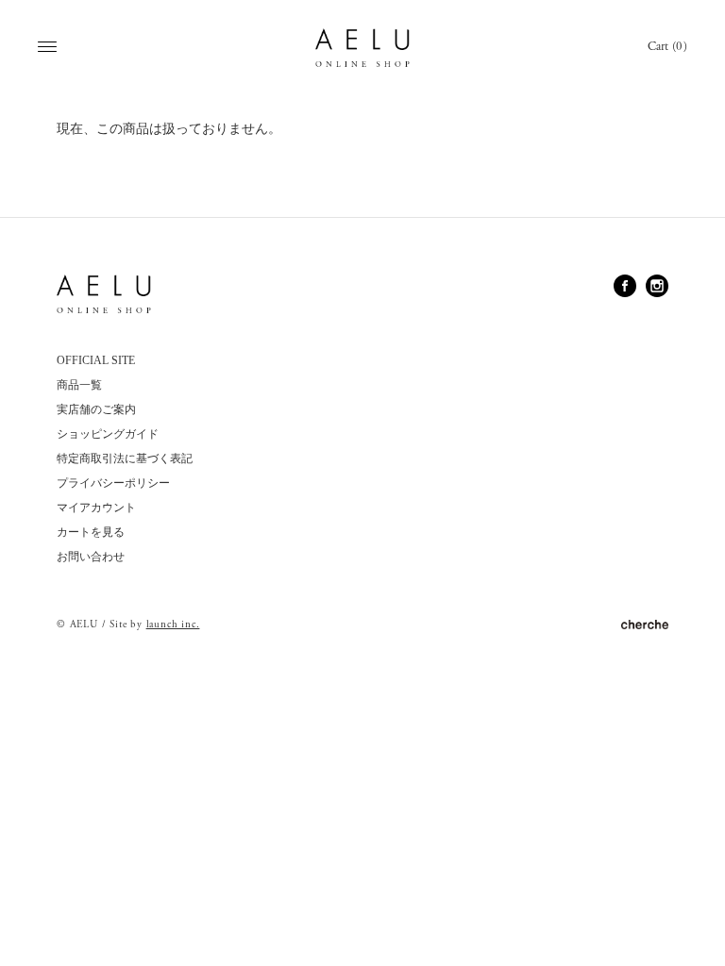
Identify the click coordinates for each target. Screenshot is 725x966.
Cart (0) (667, 47)
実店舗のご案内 (96, 409)
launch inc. (173, 624)
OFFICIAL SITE (96, 360)
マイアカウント (96, 507)
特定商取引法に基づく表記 (125, 458)
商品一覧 (79, 384)
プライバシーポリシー (113, 483)
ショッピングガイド (108, 434)
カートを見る (91, 532)
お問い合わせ (91, 556)
